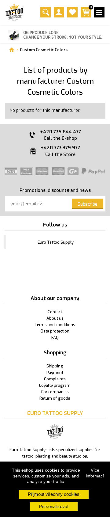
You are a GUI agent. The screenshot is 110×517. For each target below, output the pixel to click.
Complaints (55, 379)
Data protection (55, 331)
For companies (55, 391)
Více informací (95, 473)
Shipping (54, 366)
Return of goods (54, 398)
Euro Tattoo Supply (56, 242)
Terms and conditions (55, 324)
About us (55, 318)
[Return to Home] (11, 49)
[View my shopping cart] (86, 16)
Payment (54, 372)
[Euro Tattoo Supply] (14, 12)
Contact (55, 311)
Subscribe (87, 204)
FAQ (55, 337)
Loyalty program (55, 385)
